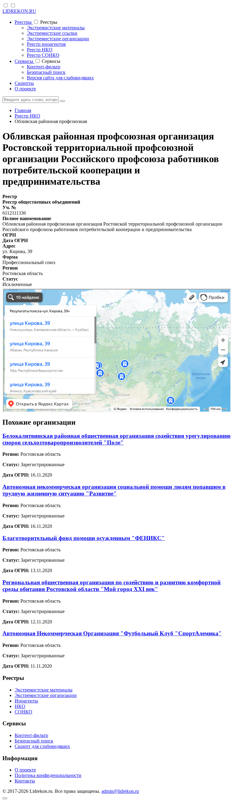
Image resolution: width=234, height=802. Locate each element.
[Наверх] (4, 798)
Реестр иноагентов (46, 44)
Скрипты (24, 83)
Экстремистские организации (58, 38)
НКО (20, 706)
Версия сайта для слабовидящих (60, 77)
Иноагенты (26, 700)
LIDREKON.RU (19, 11)
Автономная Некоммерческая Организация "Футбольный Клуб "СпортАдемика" (112, 633)
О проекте (25, 88)
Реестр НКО (39, 49)
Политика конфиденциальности (48, 775)
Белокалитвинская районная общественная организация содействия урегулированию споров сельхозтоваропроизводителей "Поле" (116, 439)
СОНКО (23, 711)
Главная (23, 110)
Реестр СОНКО (43, 55)
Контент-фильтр (43, 66)
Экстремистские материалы (56, 27)
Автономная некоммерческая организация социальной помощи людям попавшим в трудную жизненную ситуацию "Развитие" (113, 490)
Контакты (25, 780)
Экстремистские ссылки (52, 33)
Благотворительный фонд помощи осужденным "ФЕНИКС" (83, 538)
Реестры (24, 22)
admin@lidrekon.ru (120, 791)
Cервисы (24, 61)
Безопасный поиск (46, 72)
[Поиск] (62, 101)
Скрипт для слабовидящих (42, 746)
